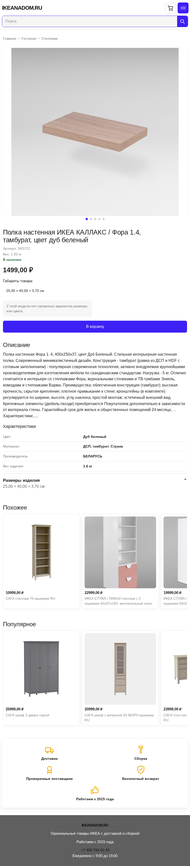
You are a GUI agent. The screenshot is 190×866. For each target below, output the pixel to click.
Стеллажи (50, 38)
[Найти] (182, 21)
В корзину (95, 326)
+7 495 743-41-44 (95, 850)
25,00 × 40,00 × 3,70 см (25, 291)
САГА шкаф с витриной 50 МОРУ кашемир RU (119, 717)
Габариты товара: (18, 281)
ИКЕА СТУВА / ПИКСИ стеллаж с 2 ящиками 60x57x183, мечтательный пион (118, 600)
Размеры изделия (21, 480)
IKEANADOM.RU (22, 8)
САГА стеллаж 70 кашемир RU (30, 598)
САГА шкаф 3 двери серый (27, 715)
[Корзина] (170, 7)
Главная (9, 38)
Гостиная (29, 38)
